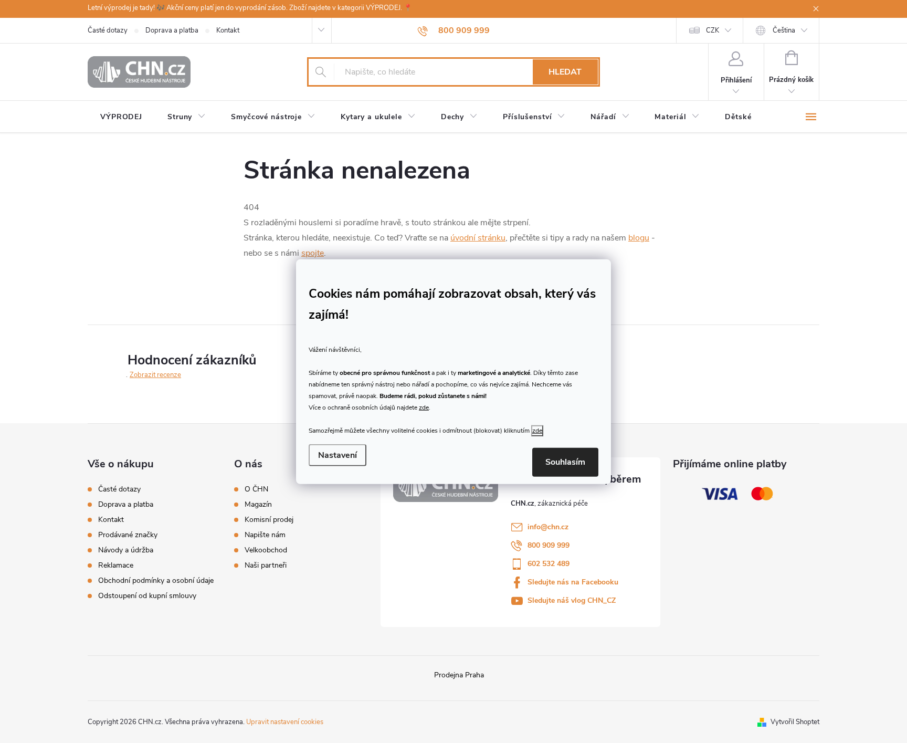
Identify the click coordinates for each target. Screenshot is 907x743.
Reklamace (115, 565)
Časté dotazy (108, 30)
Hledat (565, 72)
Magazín (258, 504)
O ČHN (256, 489)
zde (424, 407)
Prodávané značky (127, 535)
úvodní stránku (477, 238)
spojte (312, 253)
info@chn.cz (548, 527)
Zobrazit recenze (155, 375)
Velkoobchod (266, 550)
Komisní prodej (269, 520)
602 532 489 (548, 564)
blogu (638, 238)
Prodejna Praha (459, 675)
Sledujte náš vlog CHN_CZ (572, 600)
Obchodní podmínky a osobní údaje (156, 580)
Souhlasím (565, 462)
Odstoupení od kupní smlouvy (147, 596)
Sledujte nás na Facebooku (573, 582)
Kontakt (227, 30)
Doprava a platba (171, 30)
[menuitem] (121, 117)
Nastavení (337, 455)
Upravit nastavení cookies (284, 722)
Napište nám (265, 535)
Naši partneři (266, 565)
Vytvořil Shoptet (795, 722)
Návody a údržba (125, 550)
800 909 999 (548, 545)
